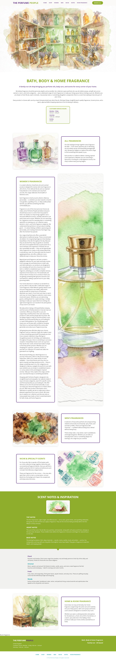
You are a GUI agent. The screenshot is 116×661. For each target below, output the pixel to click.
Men (62, 2)
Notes (73, 2)
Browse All (97, 3)
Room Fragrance (82, 2)
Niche (67, 2)
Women (56, 2)
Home (45, 2)
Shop (50, 2)
